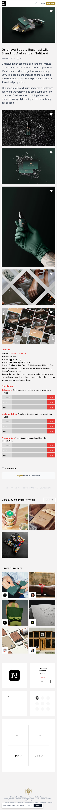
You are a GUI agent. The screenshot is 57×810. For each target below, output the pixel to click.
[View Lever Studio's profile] (5, 622)
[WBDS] (37, 698)
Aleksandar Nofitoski (17, 353)
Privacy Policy (9, 799)
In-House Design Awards (31, 802)
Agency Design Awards (12, 802)
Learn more (20, 805)
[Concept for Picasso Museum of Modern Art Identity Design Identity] (15, 545)
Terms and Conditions (44, 799)
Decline (29, 805)
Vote (51, 397)
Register (50, 3)
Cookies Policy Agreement (24, 799)
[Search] (36, 3)
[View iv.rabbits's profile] (32, 622)
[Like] (51, 11)
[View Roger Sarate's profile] (32, 595)
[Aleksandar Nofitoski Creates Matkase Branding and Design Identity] (15, 517)
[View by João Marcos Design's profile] (5, 650)
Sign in (42, 3)
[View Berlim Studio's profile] (32, 650)
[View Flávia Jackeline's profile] (5, 595)
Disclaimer (28, 800)
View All (49, 500)
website (42, 677)
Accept (38, 805)
